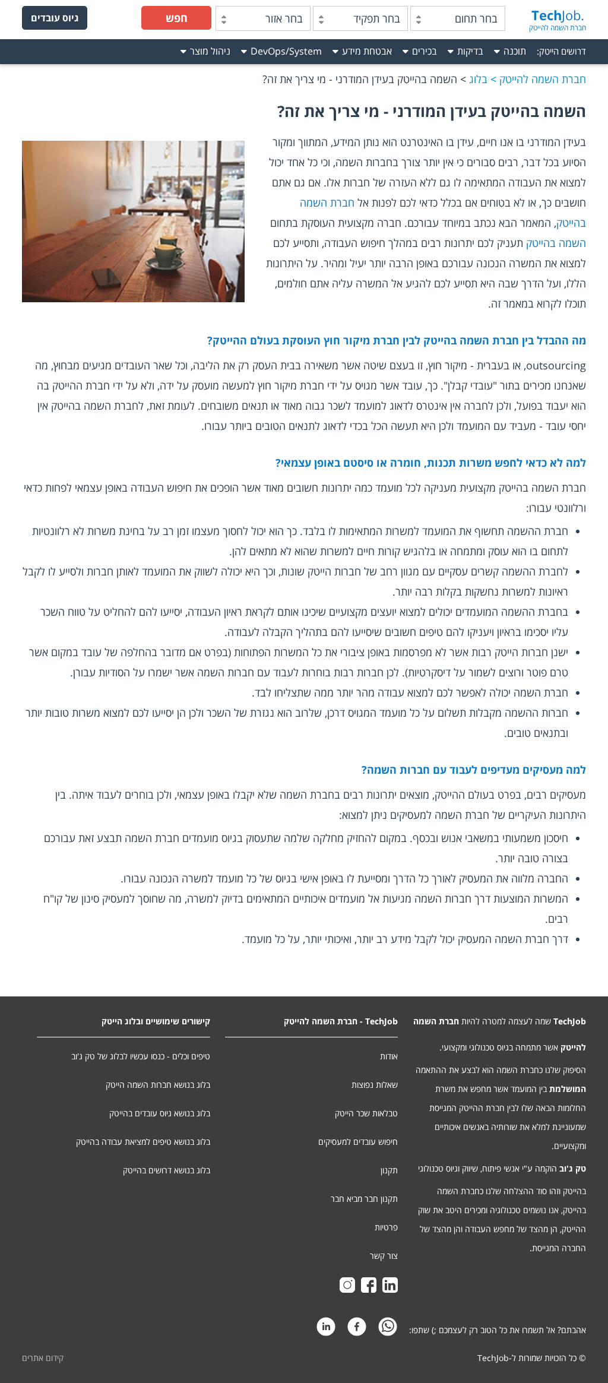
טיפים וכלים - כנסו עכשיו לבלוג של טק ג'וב (140, 1056)
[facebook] (356, 1330)
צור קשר (384, 1255)
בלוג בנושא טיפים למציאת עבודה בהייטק (143, 1141)
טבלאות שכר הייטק (366, 1113)
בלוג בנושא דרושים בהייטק (166, 1170)
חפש (177, 18)
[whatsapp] (387, 1330)
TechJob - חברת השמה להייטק (341, 1021)
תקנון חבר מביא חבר (364, 1198)
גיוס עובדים (54, 17)
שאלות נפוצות (375, 1084)
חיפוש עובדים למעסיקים (358, 1141)
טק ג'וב (572, 1168)
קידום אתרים (43, 1357)
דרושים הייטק (562, 51)
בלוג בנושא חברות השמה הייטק (158, 1084)
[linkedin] (325, 1330)
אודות (389, 1056)
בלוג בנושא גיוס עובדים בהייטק (159, 1113)
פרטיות (386, 1227)
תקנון (389, 1170)
